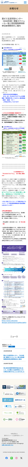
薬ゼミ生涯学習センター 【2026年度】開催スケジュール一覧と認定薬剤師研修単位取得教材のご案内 (14, 357)
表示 (12, 346)
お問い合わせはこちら (7, 445)
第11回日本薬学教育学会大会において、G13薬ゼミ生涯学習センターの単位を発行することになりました (14, 370)
